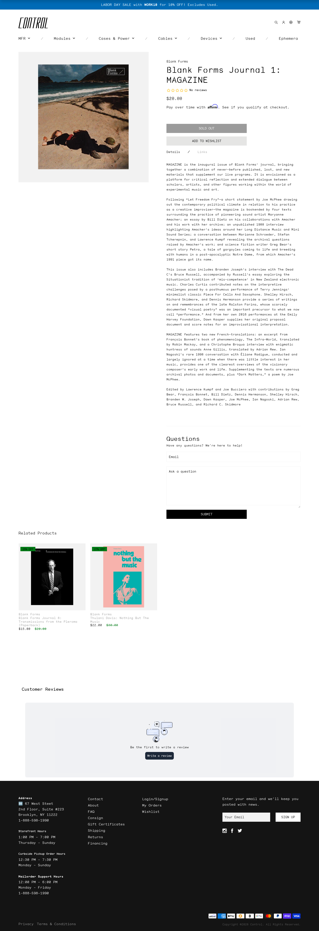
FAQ (91, 811)
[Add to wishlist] (82, 547)
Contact (95, 799)
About (93, 805)
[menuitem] (24, 38)
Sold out (206, 128)
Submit (206, 514)
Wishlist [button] (151, 811)
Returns (95, 837)
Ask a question (182, 471)
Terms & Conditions (56, 924)
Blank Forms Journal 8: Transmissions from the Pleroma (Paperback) (48, 621)
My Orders (152, 805)
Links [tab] (202, 152)
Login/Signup (155, 799)
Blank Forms (177, 61)
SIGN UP (288, 817)
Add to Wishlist (206, 141)
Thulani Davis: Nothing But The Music (119, 620)
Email (174, 457)
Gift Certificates (106, 824)
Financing (97, 843)
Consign (95, 818)
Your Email (234, 817)
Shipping (96, 830)
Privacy (26, 924)
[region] (159, 5)
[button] (291, 22)
